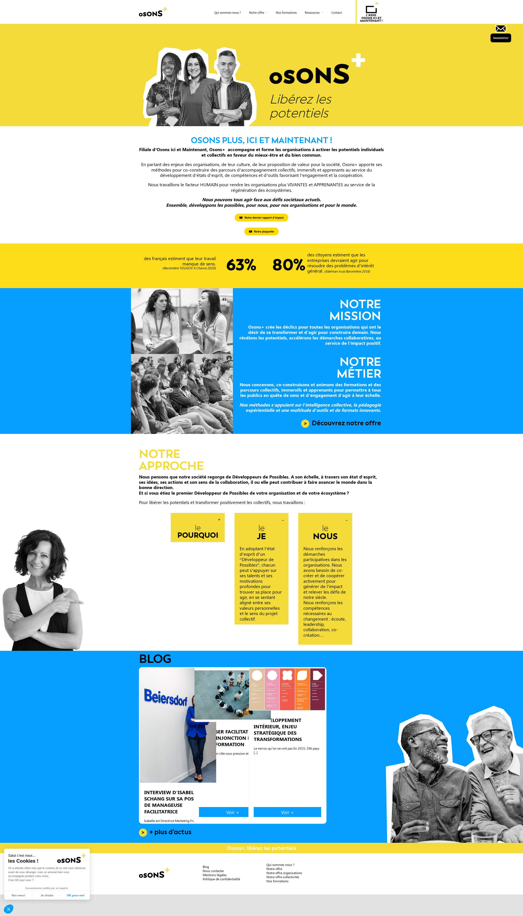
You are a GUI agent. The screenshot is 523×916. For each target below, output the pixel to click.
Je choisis (47, 895)
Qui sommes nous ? (280, 864)
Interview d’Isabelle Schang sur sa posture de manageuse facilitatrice (178, 725)
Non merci (18, 895)
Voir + (232, 812)
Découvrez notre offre (346, 423)
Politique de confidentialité (221, 879)
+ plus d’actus (170, 832)
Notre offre (274, 869)
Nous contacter (213, 871)
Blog (206, 866)
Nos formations (277, 881)
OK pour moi (75, 895)
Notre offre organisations (284, 873)
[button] (198, 527)
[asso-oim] (371, 4)
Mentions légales (215, 875)
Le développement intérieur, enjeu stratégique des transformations (287, 689)
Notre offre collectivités (282, 877)
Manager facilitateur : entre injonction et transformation (232, 695)
